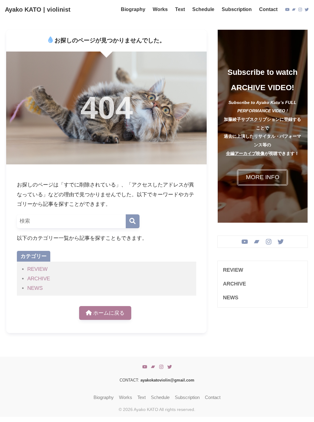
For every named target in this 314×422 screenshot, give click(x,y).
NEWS (35, 288)
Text (141, 397)
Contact (212, 397)
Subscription (187, 397)
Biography (104, 397)
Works (125, 397)
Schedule (160, 397)
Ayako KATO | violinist (38, 9)
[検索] (133, 221)
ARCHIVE (38, 279)
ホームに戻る (108, 313)
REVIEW (37, 269)
